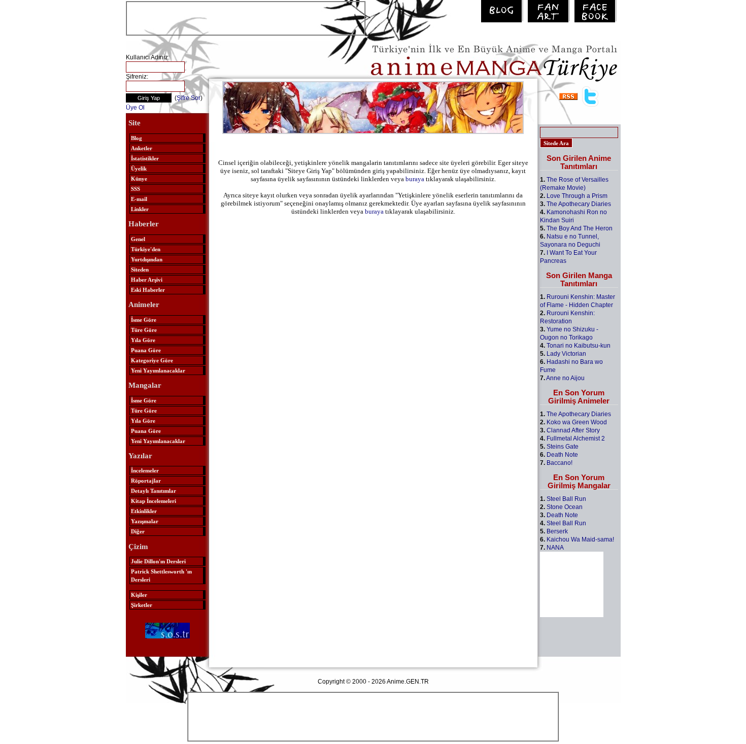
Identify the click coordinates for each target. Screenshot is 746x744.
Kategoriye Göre (152, 360)
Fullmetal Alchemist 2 (576, 438)
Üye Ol (135, 107)
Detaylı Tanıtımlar (153, 491)
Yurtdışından (146, 259)
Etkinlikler (144, 511)
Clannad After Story (573, 430)
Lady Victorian (566, 353)
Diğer (138, 531)
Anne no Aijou (565, 378)
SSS (135, 189)
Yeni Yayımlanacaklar (158, 370)
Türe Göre (144, 330)
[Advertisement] (245, 17)
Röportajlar (146, 481)
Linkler (140, 209)
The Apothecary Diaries (579, 204)
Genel (138, 239)
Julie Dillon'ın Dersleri (158, 561)
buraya (414, 179)
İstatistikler (145, 158)
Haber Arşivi (146, 280)
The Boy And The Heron (580, 228)
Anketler (141, 148)
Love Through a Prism (577, 195)
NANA (555, 547)
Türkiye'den (145, 249)
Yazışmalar (144, 521)
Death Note (562, 454)
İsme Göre (143, 320)
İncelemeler (145, 470)
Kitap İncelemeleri (153, 501)
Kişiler (139, 595)
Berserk (557, 531)
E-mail (139, 199)
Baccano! (559, 462)
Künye (139, 179)
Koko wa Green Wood (577, 422)
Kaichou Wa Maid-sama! (580, 539)
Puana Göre (146, 350)
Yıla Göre (143, 340)
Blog (136, 138)
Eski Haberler (148, 290)
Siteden (140, 269)
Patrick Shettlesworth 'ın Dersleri (161, 575)
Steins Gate (563, 446)
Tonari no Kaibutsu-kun (579, 345)
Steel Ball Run (566, 498)
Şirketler (141, 605)
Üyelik (139, 168)
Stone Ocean (565, 507)
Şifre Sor (188, 98)
